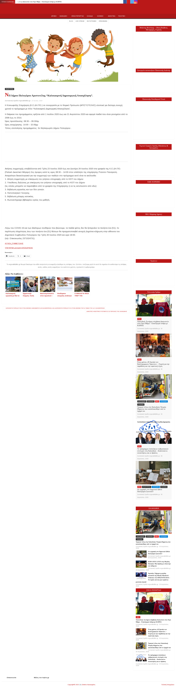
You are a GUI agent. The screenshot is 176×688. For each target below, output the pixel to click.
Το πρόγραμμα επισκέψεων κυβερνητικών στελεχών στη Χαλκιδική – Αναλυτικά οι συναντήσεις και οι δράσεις (152, 451)
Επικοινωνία (103, 21)
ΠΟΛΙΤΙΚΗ (121, 16)
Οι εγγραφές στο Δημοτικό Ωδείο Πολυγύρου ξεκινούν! (149, 490)
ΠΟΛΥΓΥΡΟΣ (9, 89)
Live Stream (80, 21)
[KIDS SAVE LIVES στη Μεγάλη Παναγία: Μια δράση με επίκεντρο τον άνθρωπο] (141, 564)
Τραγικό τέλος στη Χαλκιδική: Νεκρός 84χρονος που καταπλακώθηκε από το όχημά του (151, 409)
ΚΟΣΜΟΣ (100, 16)
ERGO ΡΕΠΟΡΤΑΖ (78, 16)
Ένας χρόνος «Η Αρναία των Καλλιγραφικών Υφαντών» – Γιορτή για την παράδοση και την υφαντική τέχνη (153, 364)
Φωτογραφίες (91, 21)
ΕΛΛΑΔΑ (90, 16)
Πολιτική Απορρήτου (167, 684)
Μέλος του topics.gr (41, 677)
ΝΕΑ (139, 319)
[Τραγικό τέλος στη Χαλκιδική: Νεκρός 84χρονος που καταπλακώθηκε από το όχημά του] (154, 386)
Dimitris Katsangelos (88, 684)
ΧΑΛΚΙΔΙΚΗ (63, 16)
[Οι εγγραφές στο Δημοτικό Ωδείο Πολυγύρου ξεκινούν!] (154, 472)
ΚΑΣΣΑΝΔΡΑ (142, 401)
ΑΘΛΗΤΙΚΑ (111, 16)
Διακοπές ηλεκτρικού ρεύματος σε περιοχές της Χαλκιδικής (106, 311)
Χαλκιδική (141, 404)
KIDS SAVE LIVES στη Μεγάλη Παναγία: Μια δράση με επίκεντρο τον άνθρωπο (159, 564)
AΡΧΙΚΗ (53, 16)
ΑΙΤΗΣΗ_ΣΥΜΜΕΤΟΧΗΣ (14, 243)
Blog (71, 21)
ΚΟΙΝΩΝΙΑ (151, 401)
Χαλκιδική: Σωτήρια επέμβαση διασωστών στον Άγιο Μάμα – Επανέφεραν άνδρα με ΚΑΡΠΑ (32, 2)
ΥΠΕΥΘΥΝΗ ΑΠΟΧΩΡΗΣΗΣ (19, 248)
